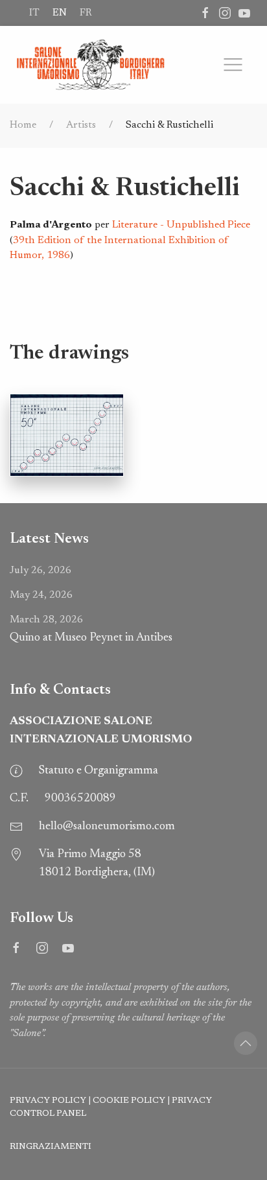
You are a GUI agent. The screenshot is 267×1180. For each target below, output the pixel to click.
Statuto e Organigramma (98, 771)
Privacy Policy (48, 1100)
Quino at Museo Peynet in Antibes (91, 629)
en (59, 13)
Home (23, 125)
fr (85, 13)
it (34, 13)
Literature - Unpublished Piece (181, 225)
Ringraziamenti (50, 1146)
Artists (81, 125)
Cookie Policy (129, 1100)
